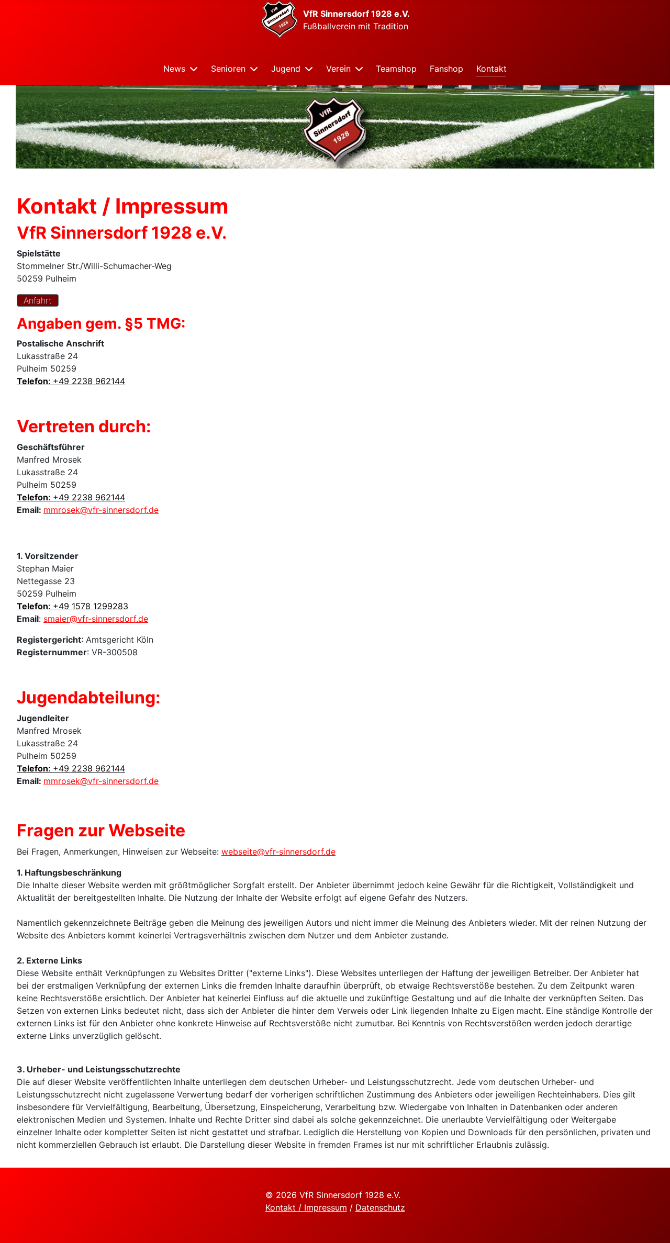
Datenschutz (380, 1207)
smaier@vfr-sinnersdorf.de (95, 618)
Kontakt (491, 68)
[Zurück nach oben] (652, 1224)
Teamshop (396, 68)
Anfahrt (38, 300)
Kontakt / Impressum (306, 1207)
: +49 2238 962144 (71, 381)
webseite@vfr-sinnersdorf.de (278, 851)
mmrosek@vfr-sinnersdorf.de (101, 510)
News (174, 68)
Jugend (285, 68)
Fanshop (446, 68)
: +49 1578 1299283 (72, 606)
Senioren (228, 68)
